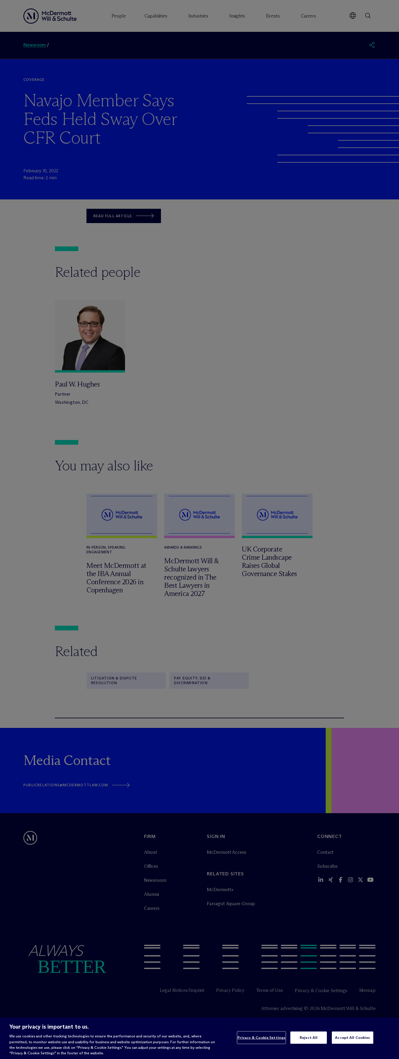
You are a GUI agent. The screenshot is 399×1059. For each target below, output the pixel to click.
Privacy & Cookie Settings (261, 1037)
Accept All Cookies (352, 1037)
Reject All (309, 1037)
